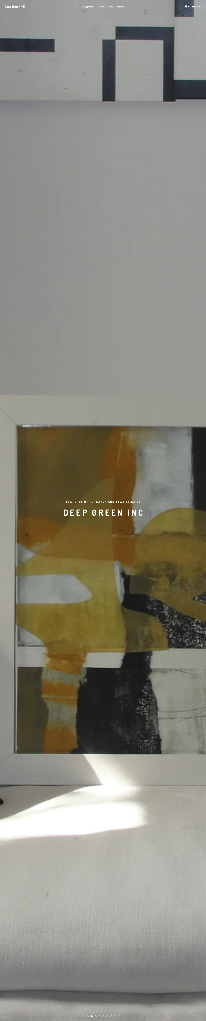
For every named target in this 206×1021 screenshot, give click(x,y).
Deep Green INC (15, 6)
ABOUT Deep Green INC (112, 6)
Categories (87, 6)
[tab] (84, 1016)
